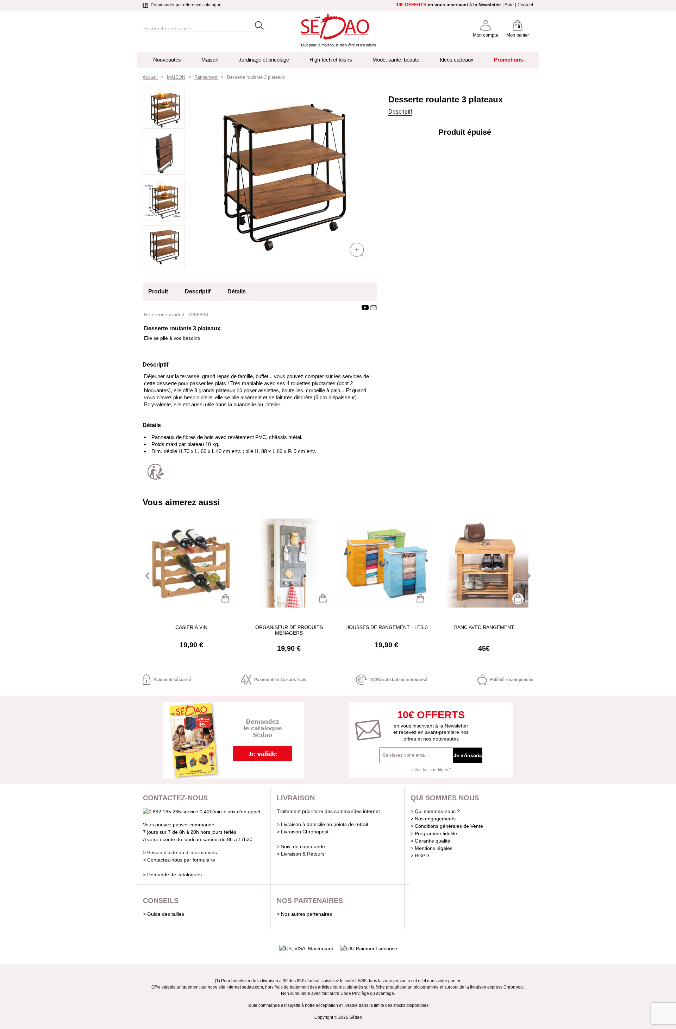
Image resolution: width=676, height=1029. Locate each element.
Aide (509, 4)
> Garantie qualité (430, 841)
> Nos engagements (433, 818)
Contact (525, 4)
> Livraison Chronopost (302, 831)
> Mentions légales (431, 848)
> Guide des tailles (163, 914)
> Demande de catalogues (172, 874)
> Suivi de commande (301, 846)
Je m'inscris (467, 755)
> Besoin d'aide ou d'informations (180, 852)
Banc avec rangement (484, 627)
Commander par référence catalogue (185, 4)
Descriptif (400, 112)
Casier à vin (191, 627)
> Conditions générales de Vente (447, 826)
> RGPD (420, 855)
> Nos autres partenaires (304, 914)
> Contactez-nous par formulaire (179, 860)
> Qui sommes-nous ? (435, 811)
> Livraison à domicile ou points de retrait (322, 824)
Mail (373, 307)
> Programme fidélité (434, 833)
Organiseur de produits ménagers (289, 629)
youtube (365, 307)
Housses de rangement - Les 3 (386, 627)
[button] (147, 576)
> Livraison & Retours (301, 854)
